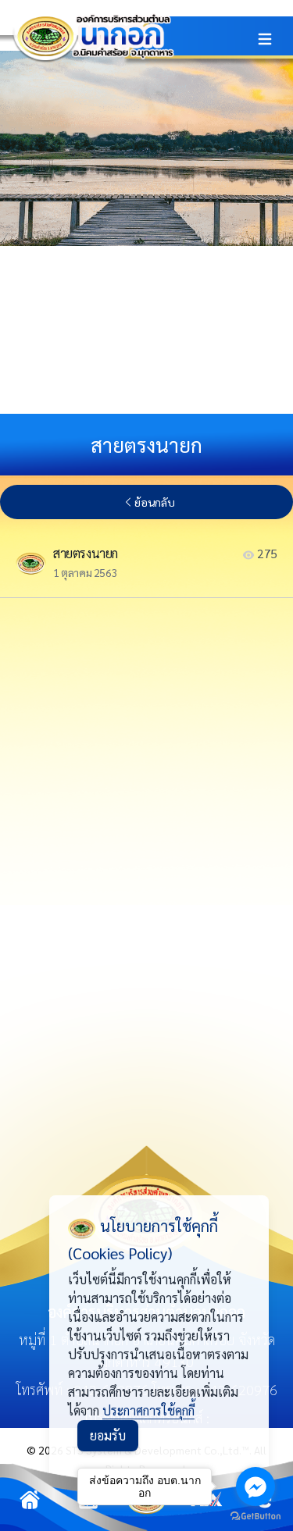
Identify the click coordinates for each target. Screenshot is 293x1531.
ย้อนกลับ (154, 502)
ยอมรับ (108, 1435)
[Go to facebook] (255, 1486)
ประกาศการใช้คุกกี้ (148, 1410)
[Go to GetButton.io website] (255, 1515)
